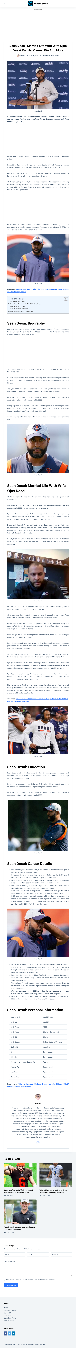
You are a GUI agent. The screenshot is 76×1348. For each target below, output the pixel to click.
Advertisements (10, 1310)
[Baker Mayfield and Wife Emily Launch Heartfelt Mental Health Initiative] (20, 1175)
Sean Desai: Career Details (19, 309)
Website (55, 1254)
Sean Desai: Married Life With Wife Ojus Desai (25, 304)
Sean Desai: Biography (17, 301)
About (6, 1308)
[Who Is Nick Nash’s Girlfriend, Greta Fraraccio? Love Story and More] (55, 1175)
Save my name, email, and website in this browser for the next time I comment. (30, 1280)
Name (7, 1254)
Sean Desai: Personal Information (21, 311)
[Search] (71, 3)
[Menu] (4, 3)
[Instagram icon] (38, 1142)
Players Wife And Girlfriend (49, 55)
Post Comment (11, 1285)
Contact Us (8, 1313)
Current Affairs (9, 1315)
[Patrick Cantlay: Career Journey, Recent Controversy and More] (20, 1212)
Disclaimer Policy (10, 1318)
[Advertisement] (38, 25)
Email (31, 1254)
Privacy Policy (9, 1321)
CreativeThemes (39, 1344)
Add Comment (10, 1261)
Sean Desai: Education (17, 306)
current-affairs (41, 4)
